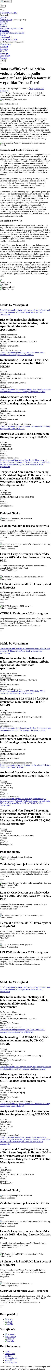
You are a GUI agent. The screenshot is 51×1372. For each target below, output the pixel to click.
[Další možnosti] (1, 542)
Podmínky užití (11, 1362)
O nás (7, 1351)
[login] (1, 63)
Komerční (4, 33)
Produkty (3, 26)
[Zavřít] (1, 9)
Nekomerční (12, 33)
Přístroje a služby (6, 28)
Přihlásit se (9, 42)
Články (3, 20)
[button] (25, 285)
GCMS (3, 13)
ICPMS (9, 13)
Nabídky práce (6, 37)
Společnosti (4, 31)
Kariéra (3, 35)
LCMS (14, 13)
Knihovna (4, 22)
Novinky (3, 17)
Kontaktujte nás (11, 1358)
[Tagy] (1, 540)
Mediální (20, 33)
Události (9, 20)
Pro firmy (8, 1356)
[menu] (1, 4)
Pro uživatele (10, 1354)
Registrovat (19, 42)
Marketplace (18, 28)
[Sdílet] (3, 540)
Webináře (3, 24)
